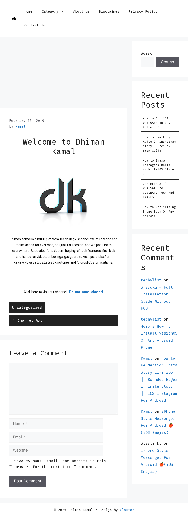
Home (28, 11)
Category (50, 11)
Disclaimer (109, 11)
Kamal (146, 358)
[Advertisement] (63, 73)
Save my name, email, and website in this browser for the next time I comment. (60, 463)
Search (148, 53)
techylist (151, 280)
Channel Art (30, 320)
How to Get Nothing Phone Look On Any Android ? (159, 211)
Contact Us (34, 25)
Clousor (127, 510)
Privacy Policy (143, 11)
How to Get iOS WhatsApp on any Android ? (156, 122)
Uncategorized (27, 307)
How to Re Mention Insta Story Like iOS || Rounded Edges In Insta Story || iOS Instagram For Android (159, 379)
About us (81, 11)
